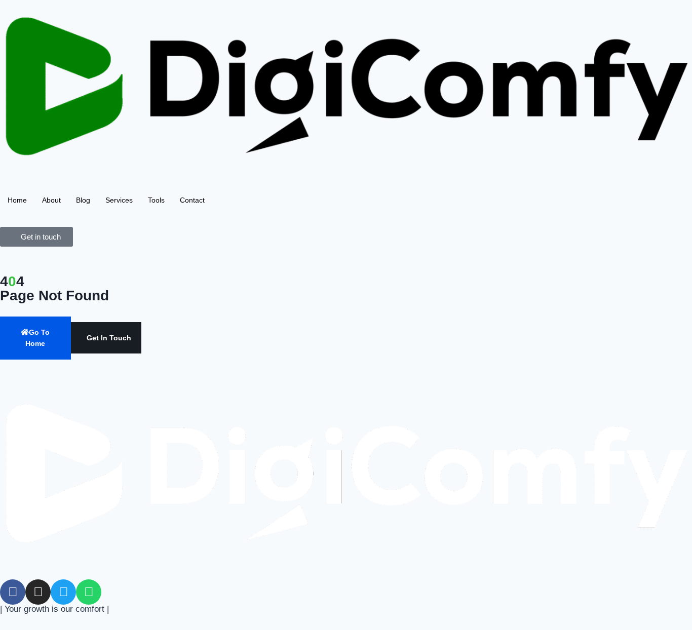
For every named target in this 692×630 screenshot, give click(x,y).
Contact (192, 200)
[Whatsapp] (88, 592)
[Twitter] (63, 592)
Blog (83, 200)
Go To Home (37, 337)
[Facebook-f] (12, 592)
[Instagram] (38, 592)
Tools (156, 200)
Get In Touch (109, 338)
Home (17, 200)
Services (119, 200)
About (51, 200)
